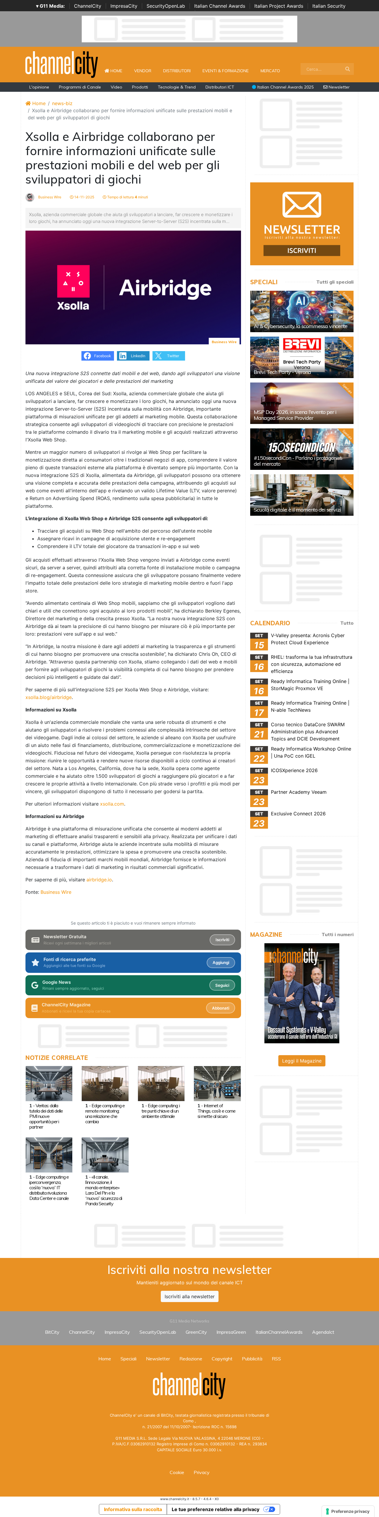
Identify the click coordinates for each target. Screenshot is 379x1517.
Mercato (270, 70)
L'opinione (39, 87)
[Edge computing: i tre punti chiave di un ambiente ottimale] (161, 1083)
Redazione (190, 1359)
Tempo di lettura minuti (127, 197)
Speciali (128, 1359)
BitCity (52, 1332)
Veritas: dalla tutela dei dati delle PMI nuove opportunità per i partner (46, 1116)
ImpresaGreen (231, 1332)
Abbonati (220, 1008)
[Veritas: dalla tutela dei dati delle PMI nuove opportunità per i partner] (49, 1083)
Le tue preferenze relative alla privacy (215, 1509)
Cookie (177, 1472)
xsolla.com (112, 804)
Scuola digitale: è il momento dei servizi (297, 509)
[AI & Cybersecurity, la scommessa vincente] (302, 311)
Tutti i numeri (338, 934)
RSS (276, 1359)
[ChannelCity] (62, 64)
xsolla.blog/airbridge (48, 697)
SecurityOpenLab (166, 6)
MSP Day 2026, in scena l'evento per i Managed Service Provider (295, 415)
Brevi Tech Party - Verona (282, 372)
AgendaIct (323, 1332)
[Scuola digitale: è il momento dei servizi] (302, 495)
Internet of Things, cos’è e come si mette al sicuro (216, 1111)
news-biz (62, 103)
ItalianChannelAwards (279, 1332)
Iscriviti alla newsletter (190, 1296)
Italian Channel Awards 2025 (285, 87)
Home (118, 70)
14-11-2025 (83, 197)
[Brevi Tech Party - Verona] (302, 357)
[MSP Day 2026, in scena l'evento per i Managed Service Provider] (302, 403)
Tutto (347, 623)
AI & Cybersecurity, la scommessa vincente (300, 326)
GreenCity (196, 1332)
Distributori (177, 70)
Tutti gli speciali (335, 282)
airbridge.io (99, 880)
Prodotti (140, 87)
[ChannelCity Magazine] (301, 993)
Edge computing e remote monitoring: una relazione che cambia (105, 1113)
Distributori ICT (219, 87)
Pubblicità (252, 1359)
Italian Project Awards (278, 6)
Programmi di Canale (80, 87)
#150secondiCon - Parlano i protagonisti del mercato (298, 460)
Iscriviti (222, 939)
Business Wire (49, 197)
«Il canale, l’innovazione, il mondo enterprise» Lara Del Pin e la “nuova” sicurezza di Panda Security (103, 1190)
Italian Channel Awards (219, 6)
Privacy (202, 1472)
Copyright (222, 1359)
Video (116, 87)
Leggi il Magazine (302, 1061)
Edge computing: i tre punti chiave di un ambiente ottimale (161, 1111)
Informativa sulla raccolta (133, 1509)
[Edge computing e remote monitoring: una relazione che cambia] (105, 1083)
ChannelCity (87, 6)
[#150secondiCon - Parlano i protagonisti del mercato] (302, 449)
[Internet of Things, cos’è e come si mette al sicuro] (217, 1083)
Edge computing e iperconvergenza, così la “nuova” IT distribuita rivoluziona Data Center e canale (49, 1187)
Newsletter (338, 87)
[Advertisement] (189, 1235)
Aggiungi (221, 962)
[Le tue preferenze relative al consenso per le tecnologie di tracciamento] (348, 1511)
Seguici (222, 985)
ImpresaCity (123, 6)
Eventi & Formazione (226, 70)
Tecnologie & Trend (177, 87)
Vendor (142, 70)
